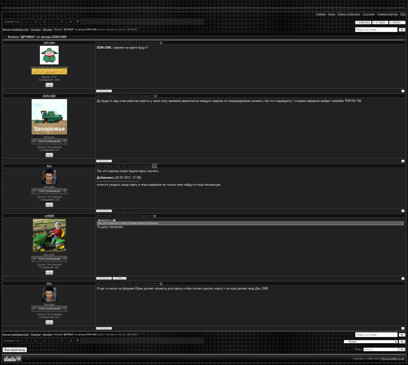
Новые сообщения (349, 14)
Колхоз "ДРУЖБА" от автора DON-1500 (76, 29)
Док (49, 165)
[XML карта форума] (13, 360)
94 (154, 215)
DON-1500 (49, 95)
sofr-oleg (49, 42)
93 (154, 165)
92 (155, 95)
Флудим (47, 29)
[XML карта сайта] (7, 360)
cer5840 (49, 215)
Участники (368, 14)
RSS (402, 14)
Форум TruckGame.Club (16, 29)
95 (161, 283)
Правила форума (387, 14)
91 (161, 42)
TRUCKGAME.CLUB (392, 358)
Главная (321, 14)
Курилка (35, 29)
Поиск (331, 14)
